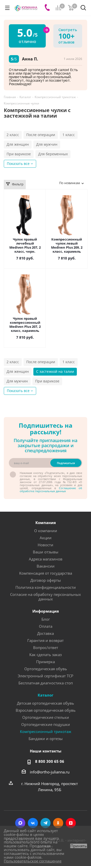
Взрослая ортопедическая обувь (46, 710)
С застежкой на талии (55, 371)
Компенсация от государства (45, 573)
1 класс (68, 134)
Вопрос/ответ (45, 647)
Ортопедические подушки (45, 724)
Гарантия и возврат (45, 640)
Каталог (45, 695)
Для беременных (53, 153)
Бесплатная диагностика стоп (45, 682)
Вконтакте (33, 823)
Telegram (45, 823)
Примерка (45, 661)
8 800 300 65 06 (49, 761)
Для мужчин (46, 144)
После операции (40, 134)
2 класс (13, 134)
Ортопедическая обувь (45, 668)
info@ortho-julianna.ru (50, 771)
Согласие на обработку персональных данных (45, 596)
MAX (20, 823)
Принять (79, 845)
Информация (45, 611)
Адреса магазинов (45, 558)
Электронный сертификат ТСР (45, 675)
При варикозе (19, 153)
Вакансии (46, 566)
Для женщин (18, 144)
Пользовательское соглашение (32, 860)
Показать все (18, 163)
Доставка (45, 633)
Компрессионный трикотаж (45, 731)
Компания (45, 522)
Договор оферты (45, 580)
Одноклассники (58, 823)
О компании (45, 530)
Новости (45, 544)
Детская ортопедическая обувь (45, 703)
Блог (45, 619)
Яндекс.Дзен (71, 823)
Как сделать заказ (45, 654)
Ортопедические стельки (45, 717)
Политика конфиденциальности (45, 587)
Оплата (45, 626)
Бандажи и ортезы (46, 738)
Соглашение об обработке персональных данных (51, 489)
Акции (46, 537)
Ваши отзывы (45, 551)
